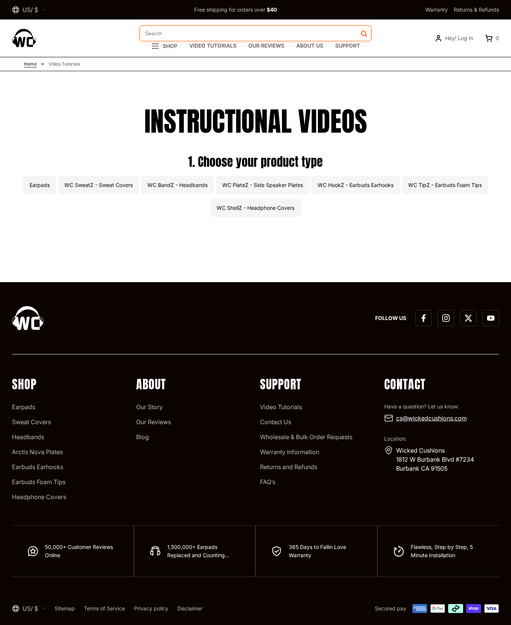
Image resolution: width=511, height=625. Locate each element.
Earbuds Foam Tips (38, 482)
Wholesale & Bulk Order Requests (306, 437)
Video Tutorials (212, 45)
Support (347, 45)
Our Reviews (266, 45)
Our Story (149, 407)
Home (30, 64)
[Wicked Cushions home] (24, 38)
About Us (309, 45)
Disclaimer (189, 608)
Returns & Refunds (476, 9)
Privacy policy (151, 608)
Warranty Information (289, 452)
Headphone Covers (39, 497)
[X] (468, 318)
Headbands (28, 437)
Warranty (436, 9)
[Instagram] (446, 318)
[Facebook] (423, 318)
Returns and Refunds (288, 467)
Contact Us (275, 422)
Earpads (23, 407)
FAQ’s (267, 482)
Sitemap (65, 608)
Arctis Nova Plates (37, 452)
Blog (142, 437)
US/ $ (30, 9)
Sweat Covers (31, 422)
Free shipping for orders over (235, 9)
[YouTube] (491, 318)
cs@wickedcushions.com (431, 418)
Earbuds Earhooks (37, 467)
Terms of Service (104, 608)
